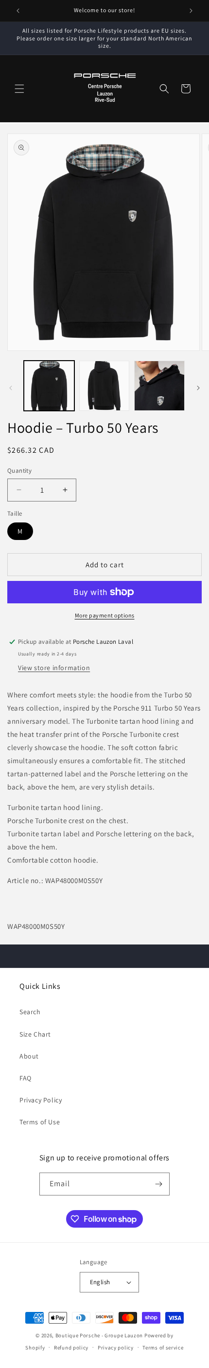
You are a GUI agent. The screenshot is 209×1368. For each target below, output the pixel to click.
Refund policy (71, 1347)
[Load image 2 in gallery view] (104, 386)
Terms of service (162, 1347)
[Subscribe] (158, 1184)
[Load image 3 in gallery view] (159, 386)
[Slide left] (10, 388)
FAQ (25, 1078)
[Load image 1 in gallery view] (49, 386)
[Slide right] (198, 388)
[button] (19, 88)
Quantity (19, 470)
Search (30, 1011)
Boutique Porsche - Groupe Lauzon (99, 1335)
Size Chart (35, 1034)
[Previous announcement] (18, 10)
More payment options (105, 615)
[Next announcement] (191, 10)
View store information (54, 667)
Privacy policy (116, 1347)
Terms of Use (39, 1122)
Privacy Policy (40, 1100)
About (29, 1056)
